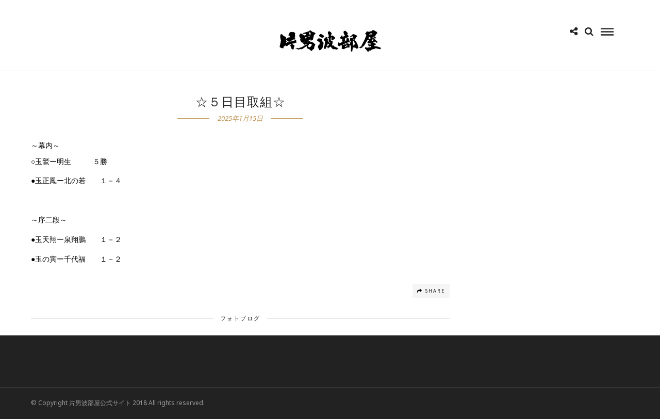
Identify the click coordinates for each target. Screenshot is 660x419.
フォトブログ (240, 318)
